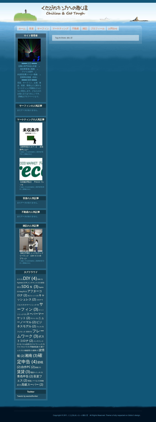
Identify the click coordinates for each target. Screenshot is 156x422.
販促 (38, 367)
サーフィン (43, 28)
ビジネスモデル (29, 324)
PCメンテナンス (33, 283)
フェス (40, 327)
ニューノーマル (30, 320)
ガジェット (33, 296)
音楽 (31, 28)
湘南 (31, 355)
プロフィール (98, 28)
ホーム (22, 28)
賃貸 (23, 371)
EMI (40, 279)
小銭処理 (27, 350)
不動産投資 (35, 347)
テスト (34, 318)
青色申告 (25, 376)
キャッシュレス (30, 297)
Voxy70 (23, 291)
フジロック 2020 (24, 332)
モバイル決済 (25, 344)
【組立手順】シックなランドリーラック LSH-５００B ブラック (31, 256)
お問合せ (112, 28)
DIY (30, 278)
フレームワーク (30, 333)
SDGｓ (29, 286)
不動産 (75, 28)
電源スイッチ (36, 372)
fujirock (21, 283)
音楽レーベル (34, 381)
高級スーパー (32, 384)
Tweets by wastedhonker (27, 396)
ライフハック (38, 344)
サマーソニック (32, 305)
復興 (35, 350)
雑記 (85, 28)
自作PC (28, 367)
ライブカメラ (23, 347)
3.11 (20, 279)
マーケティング (60, 28)
